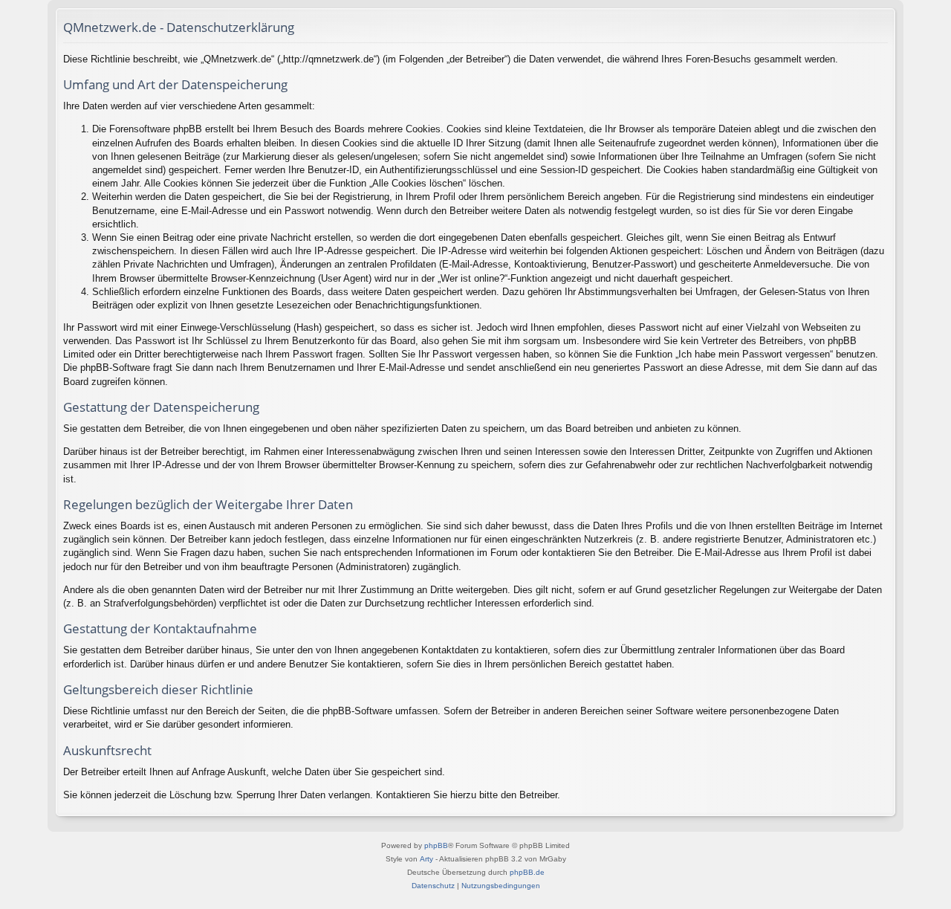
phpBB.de (527, 872)
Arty (426, 859)
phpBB (436, 845)
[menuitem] (433, 886)
